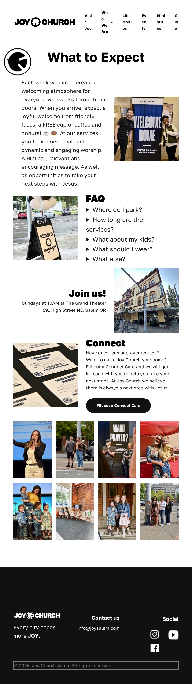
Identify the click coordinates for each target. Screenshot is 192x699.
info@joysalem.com (99, 628)
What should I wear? (122, 249)
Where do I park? (117, 209)
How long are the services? (114, 224)
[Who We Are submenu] (112, 22)
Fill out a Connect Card (118, 405)
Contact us (106, 618)
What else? (108, 259)
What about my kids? (123, 239)
